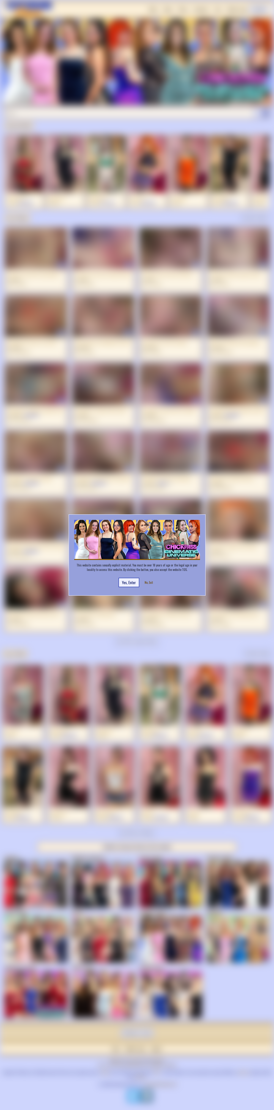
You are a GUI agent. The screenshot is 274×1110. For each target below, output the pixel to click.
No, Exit (149, 582)
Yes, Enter (129, 582)
